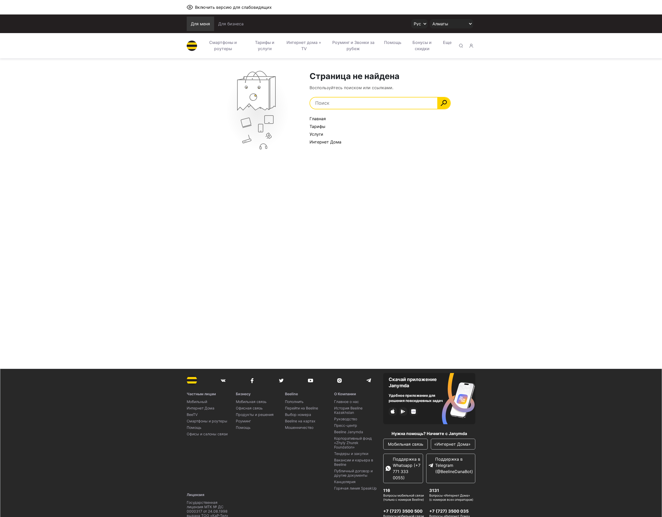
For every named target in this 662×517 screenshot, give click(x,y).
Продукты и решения (255, 414)
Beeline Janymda (348, 432)
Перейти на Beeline (301, 408)
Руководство (345, 419)
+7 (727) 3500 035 (449, 511)
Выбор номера (298, 414)
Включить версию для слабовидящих (233, 7)
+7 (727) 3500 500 (403, 511)
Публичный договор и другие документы (353, 473)
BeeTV (192, 414)
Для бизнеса (231, 23)
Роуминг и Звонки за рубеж (353, 45)
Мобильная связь (251, 401)
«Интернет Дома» (453, 444)
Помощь (392, 42)
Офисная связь (249, 408)
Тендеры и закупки (351, 453)
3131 (434, 490)
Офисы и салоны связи (207, 434)
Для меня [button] (200, 23)
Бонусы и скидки (422, 45)
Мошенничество (299, 427)
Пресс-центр (345, 425)
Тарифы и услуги (264, 45)
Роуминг (243, 421)
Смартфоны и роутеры (223, 45)
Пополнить (294, 401)
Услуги (316, 134)
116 (386, 490)
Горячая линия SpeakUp (355, 488)
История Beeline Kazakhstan (348, 410)
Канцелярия (345, 482)
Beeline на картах (300, 421)
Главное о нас (346, 401)
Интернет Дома (325, 142)
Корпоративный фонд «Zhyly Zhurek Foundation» (353, 442)
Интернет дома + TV (304, 45)
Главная (318, 118)
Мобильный (197, 401)
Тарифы (317, 126)
